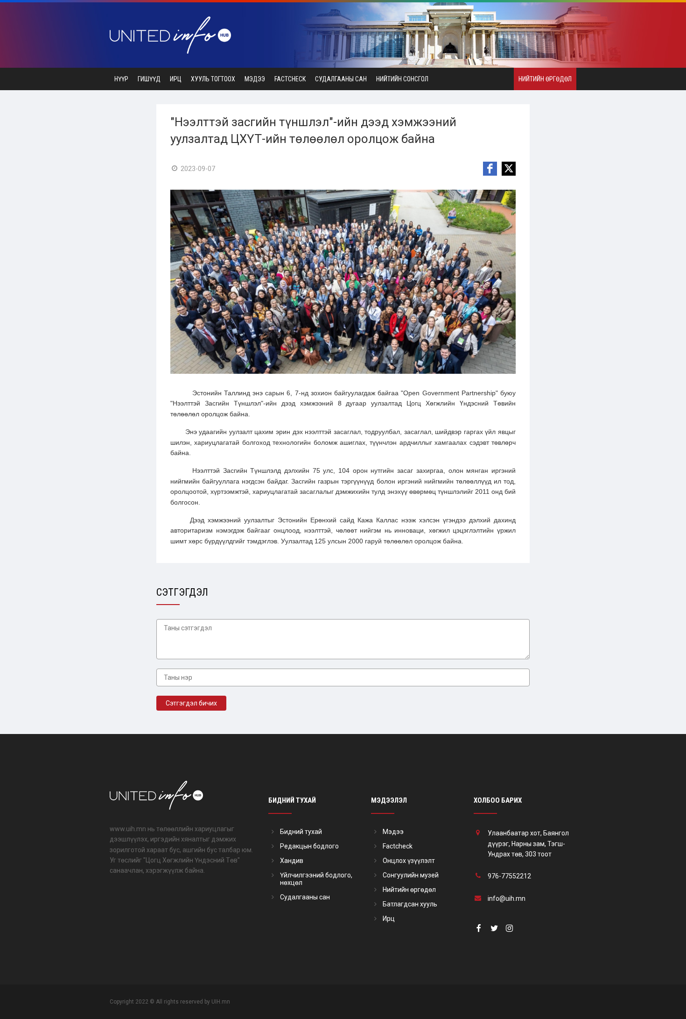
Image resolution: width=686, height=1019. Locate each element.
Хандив (291, 860)
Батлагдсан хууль (410, 904)
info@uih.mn (506, 898)
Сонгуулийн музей (411, 875)
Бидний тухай (301, 831)
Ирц (176, 79)
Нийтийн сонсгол (402, 79)
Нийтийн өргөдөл (545, 79)
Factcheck (290, 79)
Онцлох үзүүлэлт (409, 860)
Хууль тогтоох (213, 79)
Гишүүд (149, 79)
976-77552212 (509, 876)
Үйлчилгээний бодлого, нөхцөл (316, 878)
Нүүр (121, 79)
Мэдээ (255, 79)
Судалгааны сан (341, 79)
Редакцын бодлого (309, 846)
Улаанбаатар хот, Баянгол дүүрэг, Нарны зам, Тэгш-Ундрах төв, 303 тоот (528, 843)
